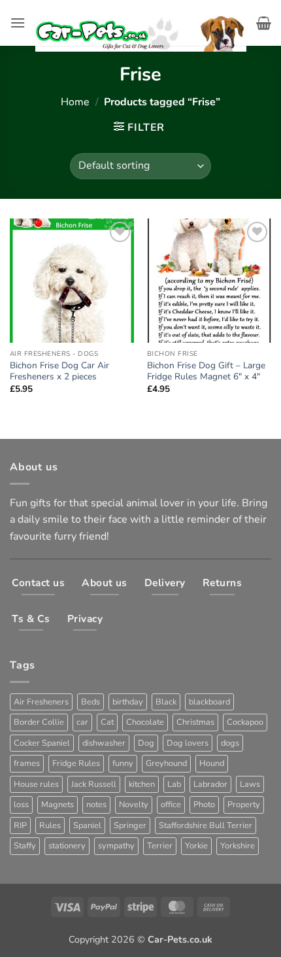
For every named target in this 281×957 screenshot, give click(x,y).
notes (96, 804)
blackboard (209, 702)
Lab (174, 784)
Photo (204, 804)
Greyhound (166, 763)
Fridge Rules (76, 763)
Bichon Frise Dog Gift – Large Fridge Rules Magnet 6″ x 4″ (206, 371)
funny (122, 763)
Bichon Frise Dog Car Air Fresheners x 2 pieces (59, 371)
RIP (20, 825)
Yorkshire (237, 846)
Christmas (195, 722)
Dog (146, 743)
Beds (90, 702)
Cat (107, 722)
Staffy (25, 846)
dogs (230, 743)
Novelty (133, 804)
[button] (17, 23)
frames (27, 763)
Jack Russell (93, 784)
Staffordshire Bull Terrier (205, 825)
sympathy (116, 846)
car (82, 722)
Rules (50, 825)
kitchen (142, 784)
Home (75, 102)
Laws (250, 784)
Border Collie (39, 722)
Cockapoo (245, 722)
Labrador (210, 784)
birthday (127, 702)
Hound (211, 763)
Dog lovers (187, 743)
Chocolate (145, 722)
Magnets (57, 804)
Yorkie (196, 846)
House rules (36, 784)
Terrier (160, 846)
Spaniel (87, 825)
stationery (67, 846)
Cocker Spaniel (42, 743)
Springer (130, 825)
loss (21, 804)
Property (243, 804)
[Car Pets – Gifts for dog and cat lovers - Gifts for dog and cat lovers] (140, 23)
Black (166, 702)
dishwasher (103, 743)
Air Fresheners (41, 702)
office (171, 804)
